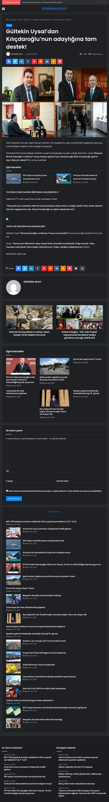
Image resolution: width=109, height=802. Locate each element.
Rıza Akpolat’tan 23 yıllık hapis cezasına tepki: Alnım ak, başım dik (53, 411)
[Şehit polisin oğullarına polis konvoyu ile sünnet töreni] (54, 366)
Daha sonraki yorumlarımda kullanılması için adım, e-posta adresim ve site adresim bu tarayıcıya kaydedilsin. (55, 491)
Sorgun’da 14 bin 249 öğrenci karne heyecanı (44, 652)
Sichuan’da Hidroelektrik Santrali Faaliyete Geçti (46, 552)
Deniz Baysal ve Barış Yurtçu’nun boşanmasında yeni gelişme (35, 626)
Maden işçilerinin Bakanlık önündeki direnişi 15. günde (86, 392)
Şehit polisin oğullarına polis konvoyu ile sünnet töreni (53, 378)
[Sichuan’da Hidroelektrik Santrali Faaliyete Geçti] (63, 179)
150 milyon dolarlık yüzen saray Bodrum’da (39, 2)
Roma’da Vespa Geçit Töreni (87, 359)
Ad (8, 471)
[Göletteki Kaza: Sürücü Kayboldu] (13, 668)
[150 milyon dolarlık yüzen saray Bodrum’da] (13, 179)
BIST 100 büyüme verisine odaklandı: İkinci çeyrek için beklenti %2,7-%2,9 (41, 521)
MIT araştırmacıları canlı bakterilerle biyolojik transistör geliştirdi (55, 707)
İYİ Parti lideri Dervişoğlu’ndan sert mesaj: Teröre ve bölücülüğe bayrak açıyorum (20, 380)
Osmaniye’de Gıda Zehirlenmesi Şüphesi (16, 392)
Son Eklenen (54, 511)
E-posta (10, 481)
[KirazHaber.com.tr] (54, 8)
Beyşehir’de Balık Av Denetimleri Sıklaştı (42, 595)
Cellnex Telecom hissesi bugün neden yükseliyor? (30, 700)
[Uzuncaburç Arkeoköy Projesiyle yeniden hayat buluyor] (13, 680)
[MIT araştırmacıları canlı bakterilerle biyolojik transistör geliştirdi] (13, 711)
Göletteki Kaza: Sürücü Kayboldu (39, 664)
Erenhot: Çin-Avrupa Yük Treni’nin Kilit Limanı (44, 641)
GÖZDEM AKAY (17, 54)
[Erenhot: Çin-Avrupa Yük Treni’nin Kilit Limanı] (13, 645)
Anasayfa (12, 20)
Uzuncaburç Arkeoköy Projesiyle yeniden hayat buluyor (49, 676)
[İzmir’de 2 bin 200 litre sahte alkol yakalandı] (13, 692)
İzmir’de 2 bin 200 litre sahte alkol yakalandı (44, 688)
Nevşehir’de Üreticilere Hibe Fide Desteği (42, 719)
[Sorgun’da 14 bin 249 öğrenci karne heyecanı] (13, 656)
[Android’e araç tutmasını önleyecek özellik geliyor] (13, 532)
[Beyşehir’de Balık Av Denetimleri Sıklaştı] (13, 599)
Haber (19, 20)
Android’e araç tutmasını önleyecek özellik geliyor (47, 528)
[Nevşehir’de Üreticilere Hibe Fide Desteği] (13, 723)
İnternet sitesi (62, 481)
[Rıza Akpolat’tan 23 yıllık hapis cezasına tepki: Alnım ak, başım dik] (54, 398)
